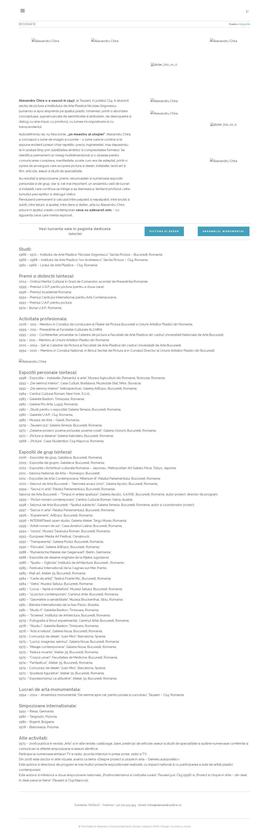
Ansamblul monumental (224, 231)
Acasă (232, 24)
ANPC (156, 826)
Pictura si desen (164, 231)
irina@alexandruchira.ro (165, 805)
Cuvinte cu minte (181, 826)
